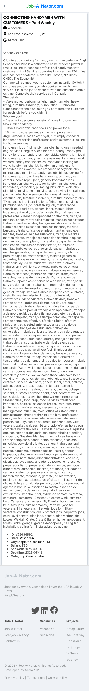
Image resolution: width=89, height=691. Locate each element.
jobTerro (72, 653)
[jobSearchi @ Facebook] (54, 610)
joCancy (72, 659)
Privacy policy (14, 677)
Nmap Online (75, 629)
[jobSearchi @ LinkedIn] (44, 610)
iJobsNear (73, 641)
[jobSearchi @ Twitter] (35, 610)
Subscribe (47, 635)
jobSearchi (16, 595)
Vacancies (47, 629)
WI (44, 34)
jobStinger (73, 647)
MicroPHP (32, 670)
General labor (35, 556)
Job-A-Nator (13, 629)
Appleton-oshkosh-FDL (24, 34)
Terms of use (36, 677)
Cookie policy (57, 677)
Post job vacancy (16, 635)
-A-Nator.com (44, 6)
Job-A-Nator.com (22, 576)
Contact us (12, 641)
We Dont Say (75, 635)
